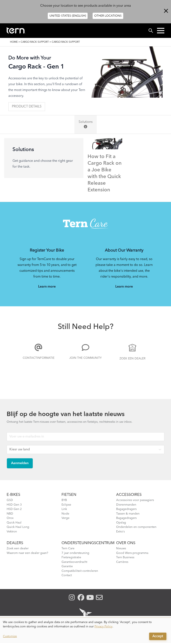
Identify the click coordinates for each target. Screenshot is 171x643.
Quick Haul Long (18, 527)
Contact (67, 575)
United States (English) (67, 15)
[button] (160, 30)
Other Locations (108, 15)
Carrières (122, 562)
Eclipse (66, 504)
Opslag (121, 522)
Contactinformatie (38, 357)
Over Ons (125, 543)
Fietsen (69, 495)
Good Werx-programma (132, 553)
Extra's (120, 531)
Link (64, 509)
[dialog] (85, 630)
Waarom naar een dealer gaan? (27, 553)
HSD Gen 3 (14, 504)
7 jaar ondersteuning (75, 553)
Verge (65, 518)
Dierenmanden (126, 504)
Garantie (67, 566)
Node (65, 513)
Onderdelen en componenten (136, 527)
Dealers (15, 543)
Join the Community (85, 357)
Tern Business (125, 557)
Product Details (26, 106)
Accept (157, 636)
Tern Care (68, 548)
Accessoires (129, 495)
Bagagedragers (126, 509)
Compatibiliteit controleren (80, 570)
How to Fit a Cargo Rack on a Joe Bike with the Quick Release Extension (105, 173)
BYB (64, 500)
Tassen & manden (128, 513)
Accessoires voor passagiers (135, 500)
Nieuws (121, 548)
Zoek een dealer (132, 358)
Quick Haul (14, 522)
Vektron (12, 531)
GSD (10, 500)
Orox (10, 518)
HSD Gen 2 (14, 509)
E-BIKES (13, 495)
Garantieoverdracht (74, 562)
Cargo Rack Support (35, 42)
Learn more (47, 286)
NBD (10, 513)
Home (14, 42)
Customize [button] (10, 636)
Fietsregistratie (71, 557)
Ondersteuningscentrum (88, 543)
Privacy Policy (103, 626)
